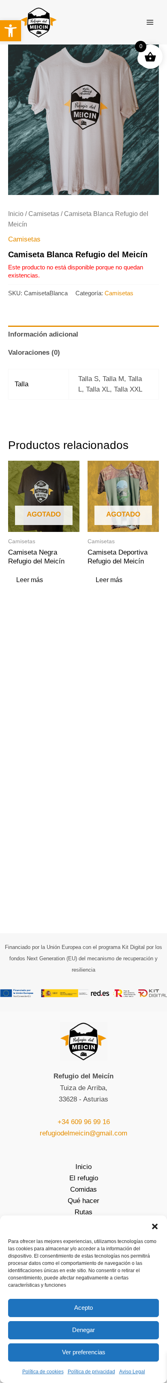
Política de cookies (43, 1372)
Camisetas (43, 213)
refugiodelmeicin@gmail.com (83, 1133)
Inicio (16, 213)
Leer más (29, 579)
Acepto (83, 1307)
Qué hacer (83, 1201)
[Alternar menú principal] (150, 22)
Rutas (83, 1212)
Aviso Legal (132, 1372)
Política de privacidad (91, 1372)
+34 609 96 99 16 (84, 1122)
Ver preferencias (83, 1352)
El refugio (83, 1178)
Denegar (83, 1329)
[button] (10, 30)
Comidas (83, 1189)
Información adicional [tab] (43, 334)
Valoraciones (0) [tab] (34, 352)
